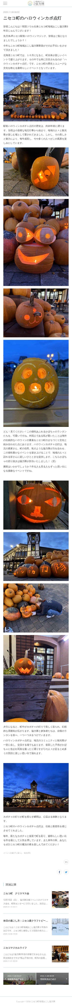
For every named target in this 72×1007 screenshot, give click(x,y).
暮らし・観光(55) (23, 853)
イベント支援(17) (9, 853)
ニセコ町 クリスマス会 (16, 893)
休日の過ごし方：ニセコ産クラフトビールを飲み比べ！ (32, 920)
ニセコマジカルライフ (15, 947)
